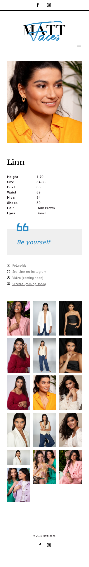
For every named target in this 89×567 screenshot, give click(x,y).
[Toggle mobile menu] (79, 46)
